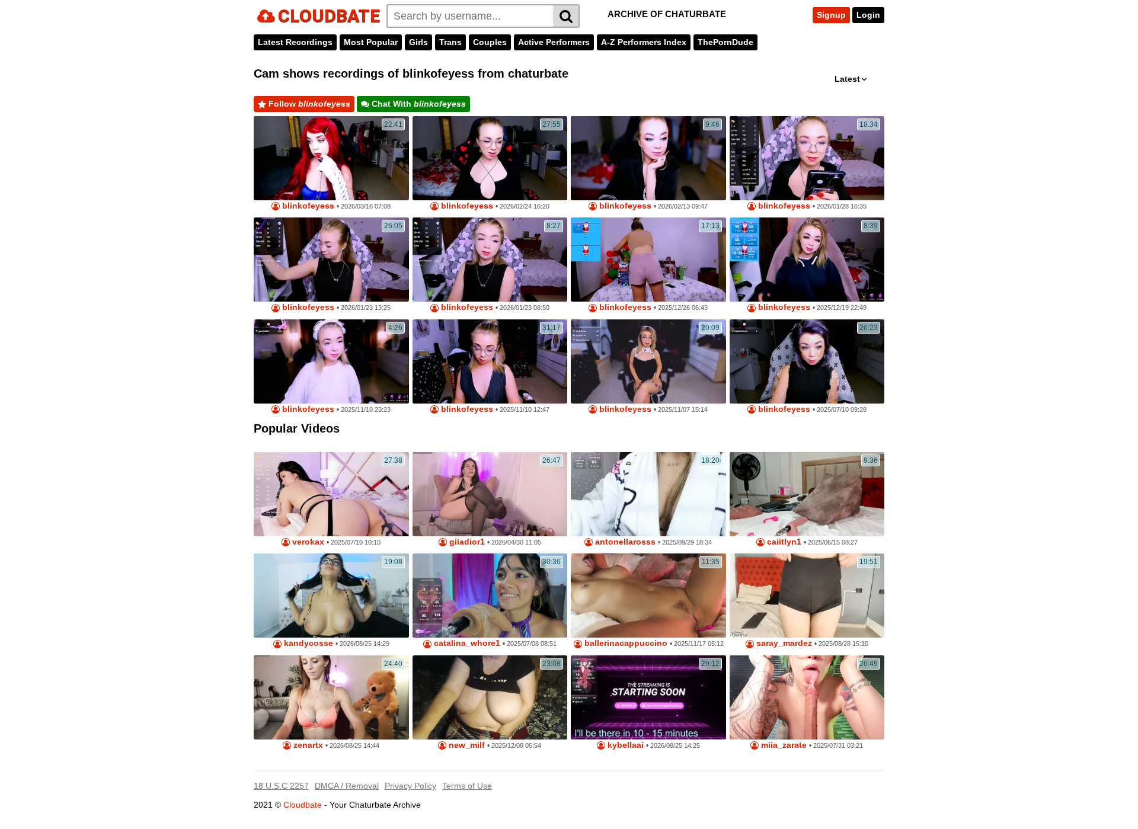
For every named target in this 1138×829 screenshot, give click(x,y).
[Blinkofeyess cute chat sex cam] (331, 361)
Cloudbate (302, 804)
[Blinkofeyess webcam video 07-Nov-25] (648, 361)
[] (566, 16)
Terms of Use (467, 785)
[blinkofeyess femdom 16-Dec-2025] (807, 259)
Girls (418, 42)
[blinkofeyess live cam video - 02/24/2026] (490, 158)
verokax (307, 541)
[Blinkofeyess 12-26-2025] (648, 259)
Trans (450, 42)
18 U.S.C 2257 (281, 785)
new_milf (465, 745)
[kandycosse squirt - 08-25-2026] (331, 595)
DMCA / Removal (347, 785)
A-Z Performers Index (643, 42)
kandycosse (307, 643)
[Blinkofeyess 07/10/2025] (807, 361)
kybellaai (624, 745)
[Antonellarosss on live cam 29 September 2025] (648, 494)
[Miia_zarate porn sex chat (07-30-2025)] (807, 697)
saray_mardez (783, 643)
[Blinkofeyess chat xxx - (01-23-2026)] (490, 259)
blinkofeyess (307, 205)
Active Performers (554, 42)
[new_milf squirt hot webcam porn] (490, 697)
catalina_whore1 (465, 643)
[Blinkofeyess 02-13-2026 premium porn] (648, 158)
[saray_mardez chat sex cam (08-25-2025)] (807, 595)
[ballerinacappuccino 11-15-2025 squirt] (648, 595)
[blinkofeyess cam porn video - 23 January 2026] (331, 259)
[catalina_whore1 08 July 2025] (490, 595)
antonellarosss (624, 541)
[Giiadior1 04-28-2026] (490, 494)
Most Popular (371, 42)
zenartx (307, 745)
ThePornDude (725, 42)
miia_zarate (783, 745)
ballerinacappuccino (624, 643)
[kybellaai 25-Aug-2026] (648, 697)
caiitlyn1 (783, 541)
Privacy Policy (410, 785)
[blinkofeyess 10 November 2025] (490, 361)
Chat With (417, 103)
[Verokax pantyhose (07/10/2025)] (331, 494)
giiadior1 (466, 541)
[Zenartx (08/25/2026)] (331, 697)
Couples (490, 42)
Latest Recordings (295, 42)
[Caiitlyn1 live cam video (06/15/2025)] (807, 494)
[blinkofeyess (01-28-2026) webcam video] (807, 158)
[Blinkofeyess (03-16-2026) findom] (331, 158)
